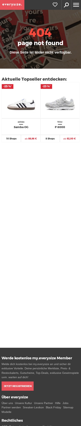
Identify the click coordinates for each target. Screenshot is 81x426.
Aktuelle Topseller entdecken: (34, 79)
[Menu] (76, 5)
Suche (66, 5)
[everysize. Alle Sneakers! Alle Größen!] (12, 5)
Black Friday (53, 407)
